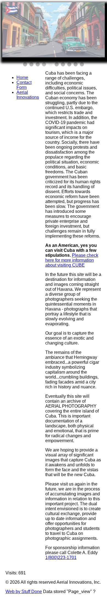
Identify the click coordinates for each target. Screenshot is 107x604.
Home (22, 77)
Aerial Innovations (27, 95)
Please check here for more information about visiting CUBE (71, 260)
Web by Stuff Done (23, 591)
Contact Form (24, 85)
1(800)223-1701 (61, 557)
